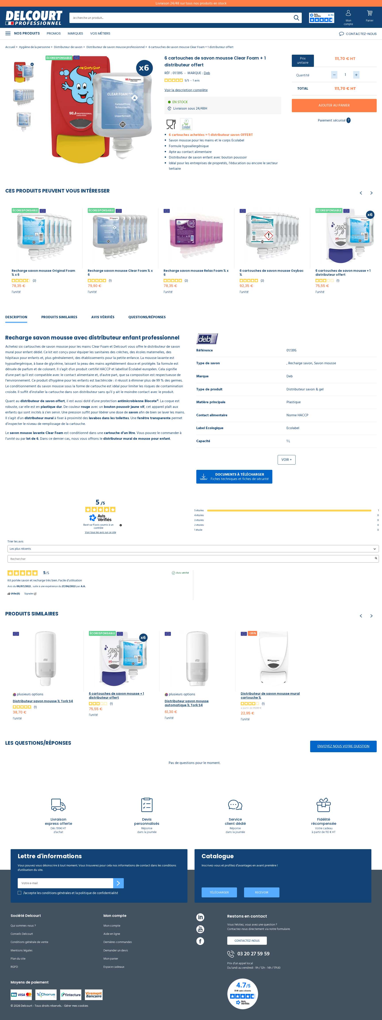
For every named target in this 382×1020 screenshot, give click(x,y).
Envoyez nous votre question (343, 746)
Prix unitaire (302, 61)
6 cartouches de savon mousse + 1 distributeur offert (343, 272)
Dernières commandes (117, 942)
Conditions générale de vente (29, 942)
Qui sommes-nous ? (23, 925)
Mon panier (110, 958)
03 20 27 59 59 (253, 954)
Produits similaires (59, 317)
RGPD (14, 966)
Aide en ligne (111, 933)
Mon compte (111, 925)
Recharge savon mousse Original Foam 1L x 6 (43, 272)
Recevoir (261, 892)
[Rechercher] (296, 18)
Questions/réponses (147, 317)
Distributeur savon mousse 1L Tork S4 (43, 701)
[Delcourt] (33, 18)
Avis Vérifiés (102, 317)
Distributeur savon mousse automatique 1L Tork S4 (187, 703)
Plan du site (18, 958)
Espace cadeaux (113, 966)
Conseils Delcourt (22, 933)
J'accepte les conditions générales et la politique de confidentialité (70, 893)
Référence (204, 350)
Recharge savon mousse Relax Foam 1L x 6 (196, 272)
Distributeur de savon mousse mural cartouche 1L (270, 695)
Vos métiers (100, 33)
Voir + (286, 460)
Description (16, 317)
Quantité (302, 75)
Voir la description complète (186, 90)
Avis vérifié (182, 573)
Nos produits (27, 33)
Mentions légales (21, 950)
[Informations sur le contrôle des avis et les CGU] (120, 525)
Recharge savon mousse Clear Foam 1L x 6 (120, 272)
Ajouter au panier (334, 105)
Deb (207, 73)
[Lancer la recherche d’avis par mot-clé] (376, 559)
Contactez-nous (247, 940)
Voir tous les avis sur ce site (100, 532)
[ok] (118, 883)
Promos (54, 33)
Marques (75, 33)
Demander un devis (115, 950)
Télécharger (219, 892)
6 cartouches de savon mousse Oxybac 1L (272, 272)
